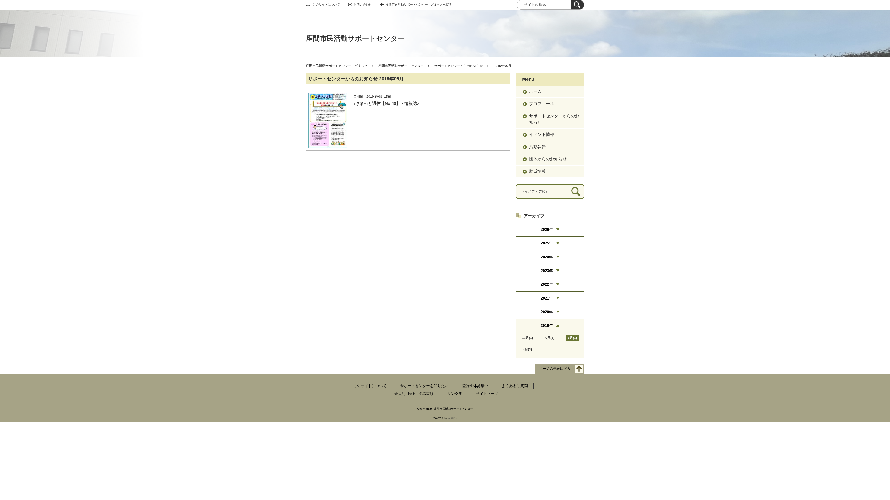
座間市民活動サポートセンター (401, 66)
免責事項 (426, 394)
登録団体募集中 (475, 386)
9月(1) (550, 338)
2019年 (547, 326)
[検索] (577, 5)
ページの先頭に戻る (554, 368)
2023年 (547, 271)
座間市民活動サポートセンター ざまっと (337, 66)
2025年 (547, 243)
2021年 (547, 298)
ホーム (535, 91)
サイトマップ (487, 394)
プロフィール (541, 103)
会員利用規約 (405, 394)
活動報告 (537, 146)
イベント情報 (541, 134)
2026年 (547, 229)
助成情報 (537, 171)
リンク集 (454, 394)
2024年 (547, 257)
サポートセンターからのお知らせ (458, 66)
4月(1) (527, 349)
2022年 (547, 284)
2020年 (547, 312)
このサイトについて (326, 4)
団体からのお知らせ (548, 159)
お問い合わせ (363, 4)
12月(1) (527, 338)
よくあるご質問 (515, 386)
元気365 (453, 418)
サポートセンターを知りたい (424, 386)
